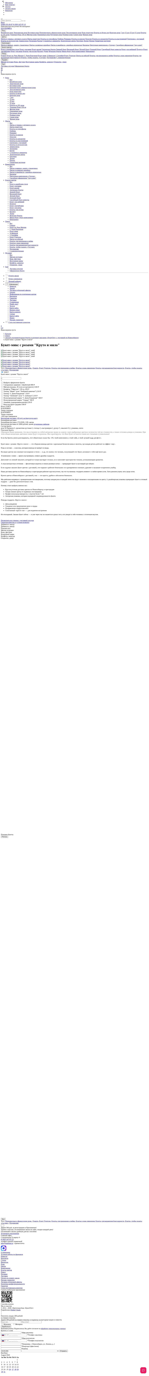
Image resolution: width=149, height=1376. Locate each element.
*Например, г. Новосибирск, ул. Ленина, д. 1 (38, 1344)
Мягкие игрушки (7, 62)
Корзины (86, 45)
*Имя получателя (27, 1338)
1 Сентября (59, 56)
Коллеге (40, 51)
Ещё (6, 267)
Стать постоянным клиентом (19, 322)
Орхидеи (88, 39)
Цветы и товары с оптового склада (14, 39)
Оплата (12, 292)
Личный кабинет (14, 281)
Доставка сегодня (7, 66)
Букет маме (42, 56)
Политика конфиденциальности (13, 1284)
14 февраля (51, 56)
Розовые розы (68, 35)
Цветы (7, 121)
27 (13, 1369)
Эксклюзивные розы (73, 33)
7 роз (122, 33)
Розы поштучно (87, 33)
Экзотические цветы (68, 41)
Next (3, 1219)
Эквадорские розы (20, 33)
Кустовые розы (33, 33)
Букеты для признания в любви (101, 56)
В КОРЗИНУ (6, 408)
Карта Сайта (14, 316)
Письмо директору (17, 320)
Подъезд (24, 1349)
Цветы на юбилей (82, 56)
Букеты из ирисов (78, 39)
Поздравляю (51, 58)
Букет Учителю (70, 56)
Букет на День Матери (15, 56)
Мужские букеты (55, 51)
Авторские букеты (49, 49)
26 (10, 1369)
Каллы (39, 41)
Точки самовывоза (15, 279)
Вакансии (9, 10)
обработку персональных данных (53, 1329)
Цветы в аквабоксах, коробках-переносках (66, 45)
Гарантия (4, 1286)
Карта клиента (15, 312)
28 (15, 1369)
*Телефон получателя (35, 1341)
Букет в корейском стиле (10, 49)
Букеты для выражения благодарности (24, 245)
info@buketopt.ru (7, 1243)
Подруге (140, 49)
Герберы (60, 39)
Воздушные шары (32, 62)
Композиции (10, 164)
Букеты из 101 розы (17, 105)
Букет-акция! (37, 49)
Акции (12, 288)
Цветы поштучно (33, 39)
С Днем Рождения (31, 56)
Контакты (13, 296)
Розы (7, 78)
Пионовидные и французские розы (52, 33)
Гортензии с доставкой (135, 39)
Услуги (7, 7)
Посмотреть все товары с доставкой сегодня (17, 520)
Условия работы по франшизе (12, 1254)
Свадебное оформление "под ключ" (129, 45)
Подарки (8, 253)
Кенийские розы (7, 33)
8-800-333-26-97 (7, 24)
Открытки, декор (60, 62)
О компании (14, 302)
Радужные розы (56, 35)
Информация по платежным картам (23, 294)
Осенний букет (95, 49)
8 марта (3, 56)
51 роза (137, 33)
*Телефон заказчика (34, 1335)
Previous (4, 837)
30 (2, 1372)
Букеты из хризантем (100, 39)
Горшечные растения (102, 41)
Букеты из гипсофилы (49, 39)
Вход (3, 22)
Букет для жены (16, 51)
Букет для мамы (25, 49)
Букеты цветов (10, 180)
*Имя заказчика (27, 1333)
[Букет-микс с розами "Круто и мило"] (15, 360)
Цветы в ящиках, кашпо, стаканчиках (15, 45)
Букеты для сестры (30, 51)
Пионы (91, 41)
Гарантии (13, 298)
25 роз (132, 33)
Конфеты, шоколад (46, 62)
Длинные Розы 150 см (18, 35)
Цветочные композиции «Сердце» (102, 45)
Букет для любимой (129, 49)
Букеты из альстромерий (117, 39)
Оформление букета (21, 66)
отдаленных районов (41, 424)
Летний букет (84, 49)
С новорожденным (63, 58)
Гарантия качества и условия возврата (15, 522)
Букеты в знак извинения (123, 56)
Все (11, 80)
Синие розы (77, 35)
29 (18, 1369)
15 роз (127, 33)
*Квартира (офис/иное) (30, 1346)
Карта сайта (14, 308)
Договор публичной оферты (20, 290)
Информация (13, 284)
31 (4, 1372)
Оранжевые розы (43, 35)
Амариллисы (24, 41)
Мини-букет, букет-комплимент (73, 51)
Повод (7, 221)
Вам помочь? (10, 5)
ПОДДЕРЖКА (6, 28)
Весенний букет (73, 49)
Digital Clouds (15, 1310)
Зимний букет (61, 49)
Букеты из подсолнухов (9, 41)
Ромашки (67, 39)
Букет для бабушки (17, 206)
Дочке (46, 51)
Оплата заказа (10, 9)
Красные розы (115, 33)
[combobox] (3, 1335)
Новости (13, 286)
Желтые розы (32, 35)
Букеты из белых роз (101, 33)
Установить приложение (10, 1233)
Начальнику (90, 51)
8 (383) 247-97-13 (19, 24)
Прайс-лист (14, 304)
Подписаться (6, 1326)
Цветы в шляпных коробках (39, 45)
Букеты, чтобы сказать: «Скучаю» (33, 58)
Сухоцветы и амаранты (51, 41)
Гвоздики (79, 41)
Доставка (13, 300)
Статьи (12, 314)
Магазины (9, 3)
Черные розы (87, 35)
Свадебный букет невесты (111, 49)
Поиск (12, 318)
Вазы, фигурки (19, 62)
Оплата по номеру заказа (10, 1278)
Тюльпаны (33, 41)
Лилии (86, 41)
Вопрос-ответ (15, 310)
